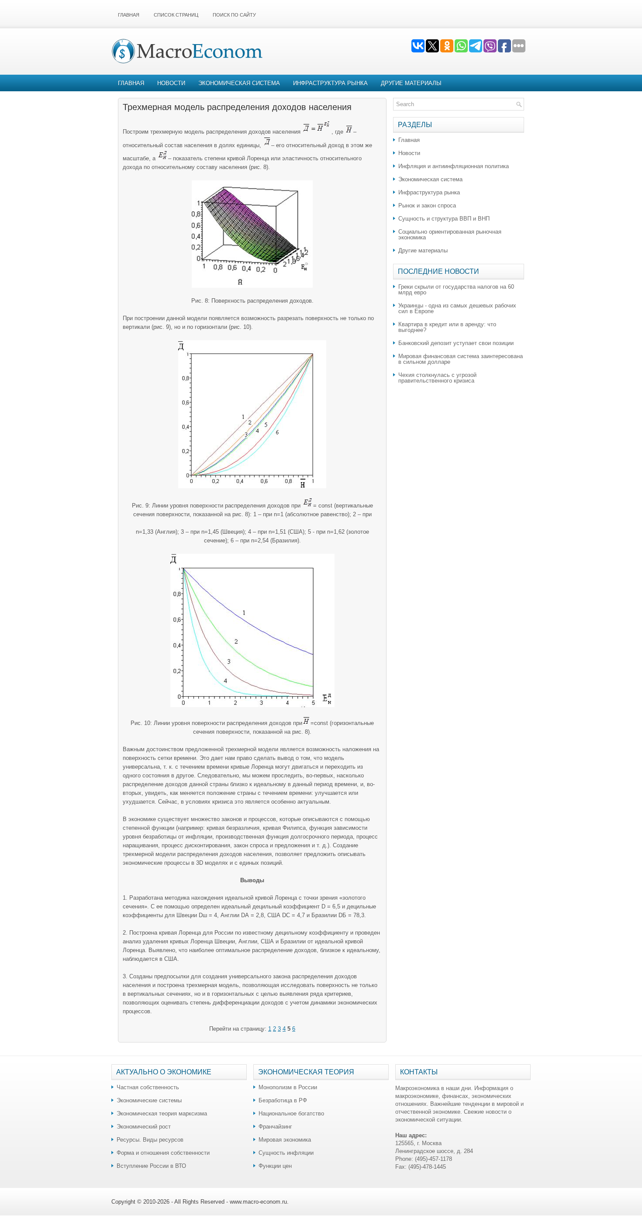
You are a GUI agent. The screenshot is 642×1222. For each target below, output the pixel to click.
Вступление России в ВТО (151, 1166)
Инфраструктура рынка (330, 83)
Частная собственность (148, 1087)
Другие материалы (411, 83)
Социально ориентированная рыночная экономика (449, 234)
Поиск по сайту (234, 14)
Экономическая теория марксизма (162, 1113)
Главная (128, 14)
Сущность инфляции (286, 1153)
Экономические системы (149, 1100)
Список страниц (176, 14)
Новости (171, 83)
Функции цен (275, 1166)
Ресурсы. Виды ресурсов (150, 1139)
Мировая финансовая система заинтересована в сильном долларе (460, 359)
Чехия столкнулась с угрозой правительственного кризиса (437, 378)
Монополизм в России (288, 1087)
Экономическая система (239, 83)
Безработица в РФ (283, 1100)
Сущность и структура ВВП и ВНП (444, 218)
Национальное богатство (291, 1113)
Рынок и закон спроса (427, 205)
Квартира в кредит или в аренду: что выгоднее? (447, 327)
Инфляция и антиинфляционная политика (453, 166)
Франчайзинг (275, 1126)
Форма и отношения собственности (163, 1153)
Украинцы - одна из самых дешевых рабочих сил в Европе (457, 308)
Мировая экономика (285, 1139)
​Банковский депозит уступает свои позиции (456, 343)
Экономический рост (144, 1126)
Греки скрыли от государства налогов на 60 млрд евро (456, 289)
